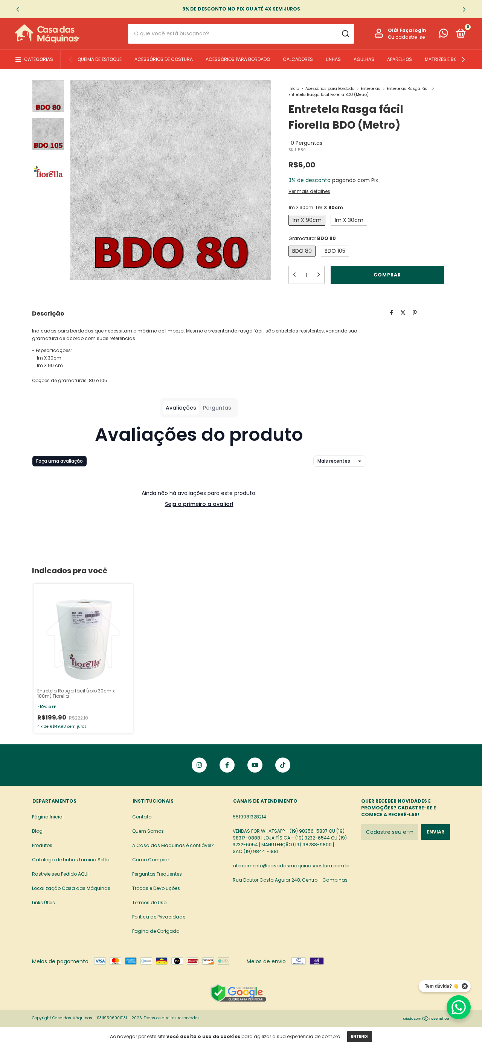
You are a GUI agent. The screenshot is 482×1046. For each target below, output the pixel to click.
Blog (37, 831)
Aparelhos (399, 59)
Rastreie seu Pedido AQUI (60, 874)
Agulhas (364, 59)
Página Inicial (48, 817)
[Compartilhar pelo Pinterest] (415, 312)
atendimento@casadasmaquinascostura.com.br (291, 865)
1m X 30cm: (315, 207)
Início (293, 88)
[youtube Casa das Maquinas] (254, 765)
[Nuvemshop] (426, 1019)
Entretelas (370, 88)
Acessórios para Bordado (238, 59)
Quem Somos (148, 831)
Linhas (333, 59)
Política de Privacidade (158, 917)
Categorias (38, 59)
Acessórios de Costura (163, 59)
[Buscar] (345, 34)
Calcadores (298, 59)
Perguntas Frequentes (157, 874)
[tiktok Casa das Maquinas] (282, 765)
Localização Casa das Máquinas (71, 888)
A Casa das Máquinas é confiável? (173, 845)
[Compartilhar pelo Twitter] (403, 312)
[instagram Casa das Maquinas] (199, 765)
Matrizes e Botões (446, 59)
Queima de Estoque (100, 59)
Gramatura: (312, 238)
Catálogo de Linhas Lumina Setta (71, 859)
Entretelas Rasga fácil (408, 88)
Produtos (42, 845)
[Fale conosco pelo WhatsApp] (443, 35)
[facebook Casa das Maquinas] (227, 765)
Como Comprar (150, 859)
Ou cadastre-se (406, 37)
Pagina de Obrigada (156, 931)
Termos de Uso (149, 902)
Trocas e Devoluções (156, 888)
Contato (141, 817)
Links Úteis (43, 902)
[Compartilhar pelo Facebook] (391, 312)
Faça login (413, 30)
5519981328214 (249, 817)
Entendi (359, 1036)
